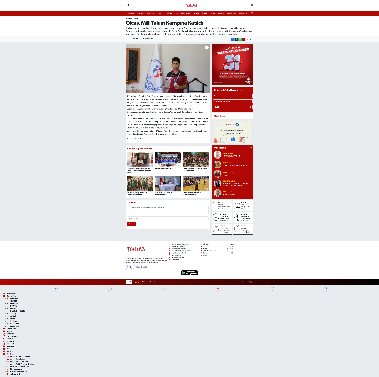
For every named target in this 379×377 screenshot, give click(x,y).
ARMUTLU (244, 202)
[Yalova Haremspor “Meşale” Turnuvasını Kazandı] (140, 183)
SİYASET (141, 13)
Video (9, 331)
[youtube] (218, 289)
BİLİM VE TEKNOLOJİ (183, 13)
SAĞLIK (204, 13)
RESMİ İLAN (243, 13)
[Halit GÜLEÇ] (217, 193)
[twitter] (110, 289)
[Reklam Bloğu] (232, 64)
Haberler (129, 18)
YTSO (225, 175)
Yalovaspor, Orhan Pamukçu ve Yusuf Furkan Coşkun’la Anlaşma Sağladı (139, 170)
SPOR (213, 13)
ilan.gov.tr (206, 255)
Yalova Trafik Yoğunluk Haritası (181, 250)
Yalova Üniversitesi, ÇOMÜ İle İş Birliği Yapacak (246, 230)
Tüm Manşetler (176, 255)
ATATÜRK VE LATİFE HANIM (232, 156)
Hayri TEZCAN (228, 172)
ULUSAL (221, 13)
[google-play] (189, 273)
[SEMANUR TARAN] (217, 183)
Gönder (132, 224)
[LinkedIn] (138, 267)
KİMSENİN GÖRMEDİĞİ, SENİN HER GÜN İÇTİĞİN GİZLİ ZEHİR (236, 185)
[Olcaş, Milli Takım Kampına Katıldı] (168, 68)
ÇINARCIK (223, 214)
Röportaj (10, 341)
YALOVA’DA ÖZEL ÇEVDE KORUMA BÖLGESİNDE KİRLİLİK (245, 219)
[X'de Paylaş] (236, 39)
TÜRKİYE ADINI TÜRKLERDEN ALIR (235, 165)
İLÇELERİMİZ (231, 13)
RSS (129, 282)
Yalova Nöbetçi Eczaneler (180, 244)
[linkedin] (326, 289)
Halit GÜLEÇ (228, 191)
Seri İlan (10, 339)
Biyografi (10, 344)
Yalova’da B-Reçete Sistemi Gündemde (225, 230)
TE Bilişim (250, 282)
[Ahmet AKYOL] (217, 164)
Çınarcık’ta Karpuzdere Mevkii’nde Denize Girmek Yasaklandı (225, 219)
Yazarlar (10, 334)
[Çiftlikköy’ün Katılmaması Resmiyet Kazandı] (196, 183)
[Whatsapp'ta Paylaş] (240, 39)
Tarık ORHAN (228, 153)
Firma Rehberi (12, 336)
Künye (9, 349)
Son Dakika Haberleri (178, 257)
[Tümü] (251, 116)
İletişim (10, 351)
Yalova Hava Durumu (178, 246)
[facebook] (56, 289)
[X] (130, 267)
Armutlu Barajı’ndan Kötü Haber (245, 207)
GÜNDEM (130, 13)
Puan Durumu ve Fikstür (179, 253)
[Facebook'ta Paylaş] (232, 39)
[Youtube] (141, 267)
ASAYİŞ (196, 13)
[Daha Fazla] (243, 39)
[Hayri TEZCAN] (217, 174)
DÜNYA (205, 253)
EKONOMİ (151, 13)
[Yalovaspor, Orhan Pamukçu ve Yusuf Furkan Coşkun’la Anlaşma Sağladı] (140, 159)
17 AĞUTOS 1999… (230, 194)
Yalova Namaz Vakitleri (179, 248)
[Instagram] (134, 267)
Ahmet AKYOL (228, 163)
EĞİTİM (169, 13)
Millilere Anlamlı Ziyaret (164, 168)
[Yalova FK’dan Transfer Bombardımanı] (168, 183)
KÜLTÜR (160, 13)
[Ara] (252, 5)
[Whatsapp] (145, 267)
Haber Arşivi (175, 259)
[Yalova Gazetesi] (191, 5)
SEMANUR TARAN (229, 181)
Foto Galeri (11, 329)
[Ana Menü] (252, 13)
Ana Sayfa (11, 293)
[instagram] (164, 289)
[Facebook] (127, 267)
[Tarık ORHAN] (217, 155)
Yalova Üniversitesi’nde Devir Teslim (224, 207)
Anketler (10, 346)
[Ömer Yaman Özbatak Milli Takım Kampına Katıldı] (196, 159)
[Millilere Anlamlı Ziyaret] (168, 159)
